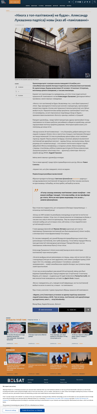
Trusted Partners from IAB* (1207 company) (57, 398)
